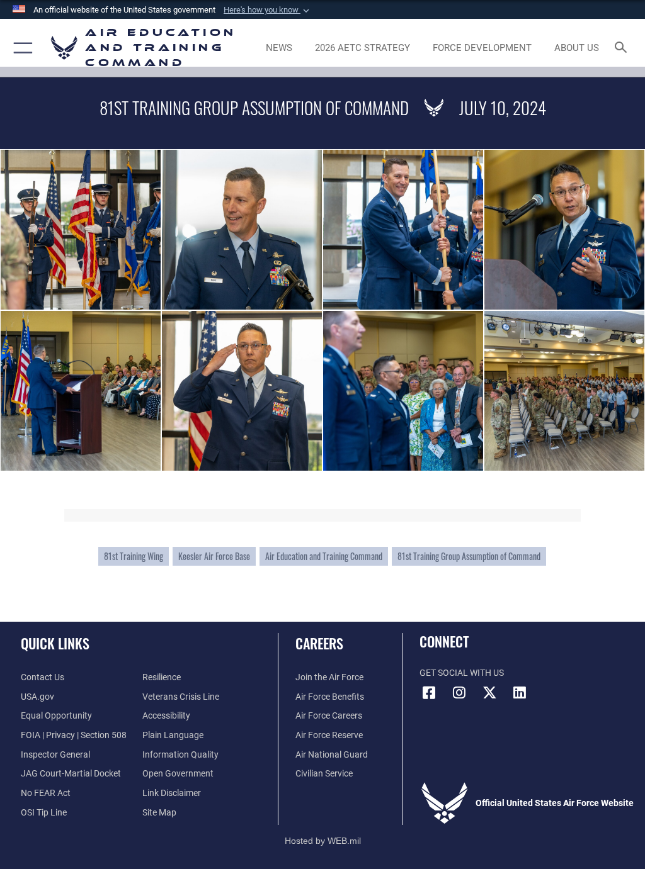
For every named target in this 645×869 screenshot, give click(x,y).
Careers (319, 643)
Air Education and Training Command (323, 556)
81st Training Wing (133, 556)
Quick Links (55, 643)
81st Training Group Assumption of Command (468, 556)
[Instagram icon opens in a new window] (459, 692)
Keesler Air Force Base (214, 556)
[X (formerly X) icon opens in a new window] (489, 692)
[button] (268, 10)
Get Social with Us (462, 673)
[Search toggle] (623, 48)
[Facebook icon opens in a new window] (429, 692)
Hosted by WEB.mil (323, 841)
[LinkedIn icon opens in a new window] (519, 692)
